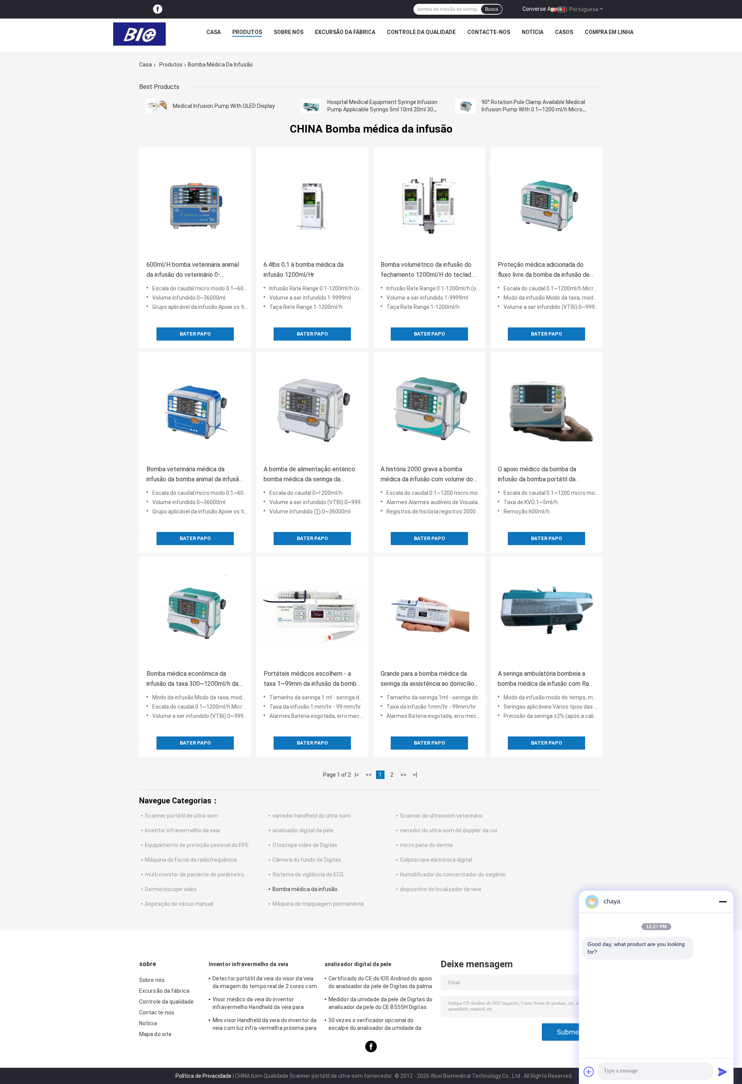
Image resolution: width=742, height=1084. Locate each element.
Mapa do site (155, 1034)
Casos (564, 32)
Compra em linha (609, 32)
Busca (491, 9)
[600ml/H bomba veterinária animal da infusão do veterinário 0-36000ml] (195, 203)
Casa (213, 32)
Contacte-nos (488, 32)
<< (369, 775)
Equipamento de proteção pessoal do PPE (197, 845)
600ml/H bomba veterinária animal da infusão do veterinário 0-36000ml (192, 270)
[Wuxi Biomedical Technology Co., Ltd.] (139, 34)
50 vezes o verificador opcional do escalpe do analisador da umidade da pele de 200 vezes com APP (375, 1025)
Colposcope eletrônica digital (436, 860)
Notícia (532, 32)
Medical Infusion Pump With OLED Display (224, 106)
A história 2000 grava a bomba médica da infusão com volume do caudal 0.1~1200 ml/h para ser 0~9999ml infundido (427, 474)
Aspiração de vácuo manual (179, 904)
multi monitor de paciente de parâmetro (194, 874)
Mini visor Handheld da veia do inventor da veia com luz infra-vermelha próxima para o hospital (265, 1025)
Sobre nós (288, 32)
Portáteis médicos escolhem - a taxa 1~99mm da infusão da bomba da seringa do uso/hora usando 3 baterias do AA (311, 679)
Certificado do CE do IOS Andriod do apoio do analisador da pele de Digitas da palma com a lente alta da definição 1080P (380, 983)
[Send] (722, 1071)
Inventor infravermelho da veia (182, 830)
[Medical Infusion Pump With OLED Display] (156, 106)
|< (357, 775)
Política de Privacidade (203, 1076)
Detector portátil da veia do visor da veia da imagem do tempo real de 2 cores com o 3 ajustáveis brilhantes (265, 983)
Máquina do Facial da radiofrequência (191, 860)
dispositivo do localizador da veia (440, 889)
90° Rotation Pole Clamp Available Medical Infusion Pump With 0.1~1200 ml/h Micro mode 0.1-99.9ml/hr (533, 109)
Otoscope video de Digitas (304, 845)
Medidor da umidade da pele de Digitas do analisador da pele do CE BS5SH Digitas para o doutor (380, 1004)
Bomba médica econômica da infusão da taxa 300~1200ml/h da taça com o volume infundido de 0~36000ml (192, 679)
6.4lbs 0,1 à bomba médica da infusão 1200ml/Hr (304, 269)
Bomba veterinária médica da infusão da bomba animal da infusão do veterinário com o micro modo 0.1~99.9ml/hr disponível (194, 474)
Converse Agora (542, 9)
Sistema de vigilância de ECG (308, 874)
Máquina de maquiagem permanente (318, 904)
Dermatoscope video (171, 889)
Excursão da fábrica (345, 32)
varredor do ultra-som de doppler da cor (449, 830)
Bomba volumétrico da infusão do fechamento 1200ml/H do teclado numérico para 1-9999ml (428, 270)
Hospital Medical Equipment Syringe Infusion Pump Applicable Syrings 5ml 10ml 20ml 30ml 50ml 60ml (383, 109)
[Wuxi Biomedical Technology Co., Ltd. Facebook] (158, 9)
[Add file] (589, 1071)
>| (415, 775)
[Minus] (722, 901)
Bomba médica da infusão (304, 889)
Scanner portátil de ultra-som (181, 816)
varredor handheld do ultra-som (311, 816)
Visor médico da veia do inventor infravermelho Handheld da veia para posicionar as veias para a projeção (258, 1004)
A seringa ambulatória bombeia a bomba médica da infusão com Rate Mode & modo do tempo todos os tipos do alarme (546, 679)
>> (403, 775)
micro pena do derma (426, 845)
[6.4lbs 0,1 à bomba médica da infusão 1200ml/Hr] (312, 203)
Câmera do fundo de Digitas (306, 860)
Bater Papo (195, 334)
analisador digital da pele (303, 830)
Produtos (247, 32)
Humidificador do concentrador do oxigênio (453, 874)
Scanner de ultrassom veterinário (441, 816)
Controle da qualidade (421, 32)
